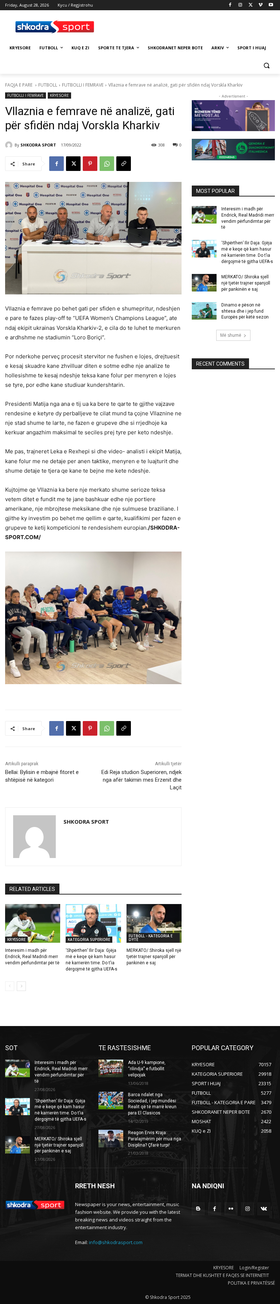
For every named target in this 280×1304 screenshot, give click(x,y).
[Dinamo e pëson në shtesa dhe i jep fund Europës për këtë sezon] (204, 311)
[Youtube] (271, 5)
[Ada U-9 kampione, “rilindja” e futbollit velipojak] (110, 1068)
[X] (250, 5)
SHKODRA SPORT (38, 145)
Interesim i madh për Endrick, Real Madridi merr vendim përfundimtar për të (32, 956)
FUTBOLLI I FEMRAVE (83, 85)
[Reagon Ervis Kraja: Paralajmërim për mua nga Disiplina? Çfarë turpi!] (110, 1138)
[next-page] (21, 986)
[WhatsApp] (107, 163)
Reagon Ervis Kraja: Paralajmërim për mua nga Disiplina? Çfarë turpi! (154, 1139)
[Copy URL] (123, 163)
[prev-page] (9, 986)
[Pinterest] (90, 163)
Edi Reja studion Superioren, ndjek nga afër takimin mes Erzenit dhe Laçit (141, 780)
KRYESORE (59, 95)
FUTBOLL (47, 85)
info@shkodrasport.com (116, 1242)
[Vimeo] (260, 5)
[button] (266, 65)
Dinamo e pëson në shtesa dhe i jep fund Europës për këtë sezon (245, 311)
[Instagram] (240, 5)
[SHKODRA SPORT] (10, 145)
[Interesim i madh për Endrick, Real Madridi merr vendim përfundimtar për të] (32, 923)
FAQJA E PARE (19, 85)
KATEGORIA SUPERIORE (89, 939)
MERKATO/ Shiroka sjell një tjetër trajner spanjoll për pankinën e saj (154, 956)
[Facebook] (230, 5)
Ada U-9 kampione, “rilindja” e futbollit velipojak (147, 1069)
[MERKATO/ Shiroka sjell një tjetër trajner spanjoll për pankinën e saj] (154, 923)
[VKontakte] (263, 1208)
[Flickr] (231, 1208)
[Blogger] (198, 1208)
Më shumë (230, 335)
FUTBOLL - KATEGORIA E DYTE (150, 937)
